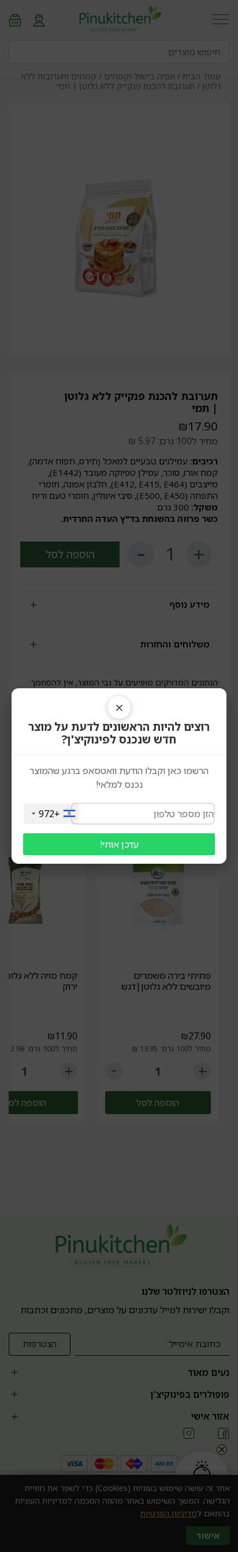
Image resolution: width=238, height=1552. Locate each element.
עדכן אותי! (119, 844)
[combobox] (51, 813)
